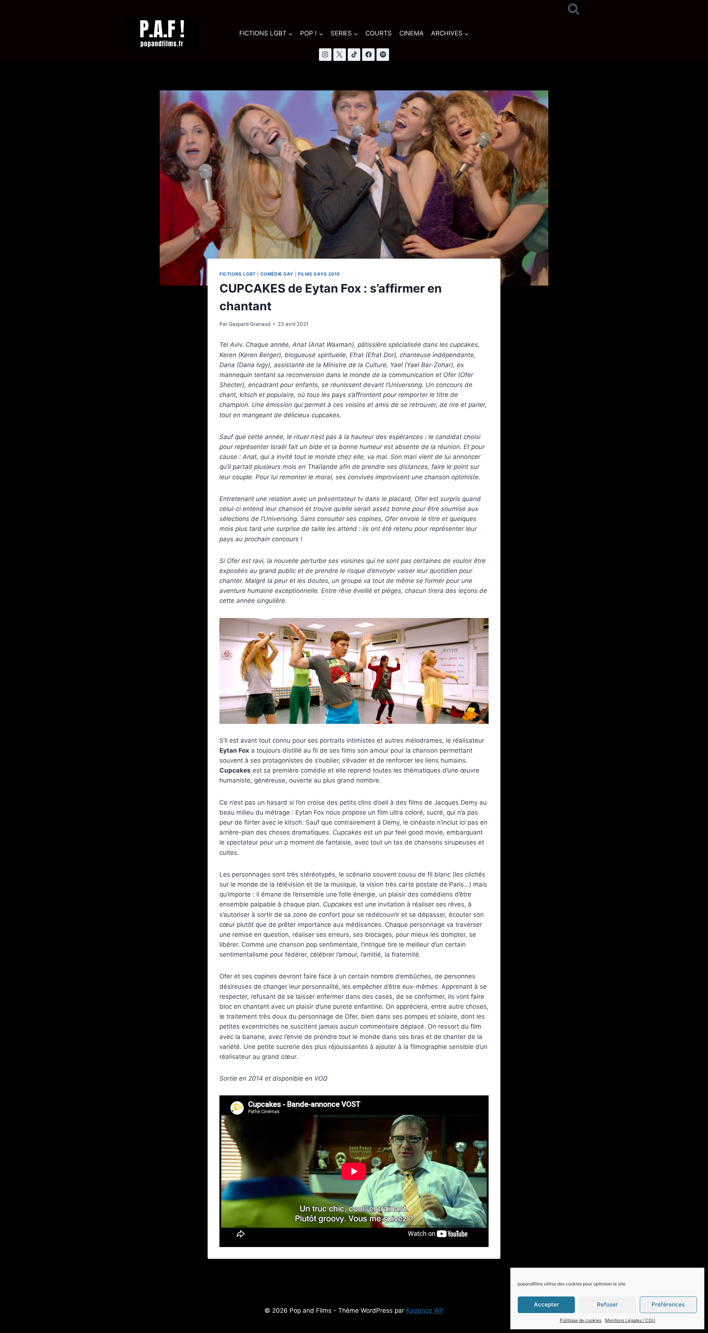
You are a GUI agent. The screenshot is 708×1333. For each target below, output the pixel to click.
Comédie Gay (277, 274)
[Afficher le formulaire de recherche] (573, 9)
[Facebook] (368, 54)
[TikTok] (354, 54)
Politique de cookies (580, 1320)
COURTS (378, 33)
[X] (339, 54)
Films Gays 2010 (319, 274)
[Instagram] (325, 54)
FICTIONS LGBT (237, 274)
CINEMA (411, 33)
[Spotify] (382, 54)
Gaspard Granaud (249, 324)
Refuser (607, 1304)
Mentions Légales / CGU (630, 1320)
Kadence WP (425, 1310)
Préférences (668, 1304)
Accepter (546, 1304)
